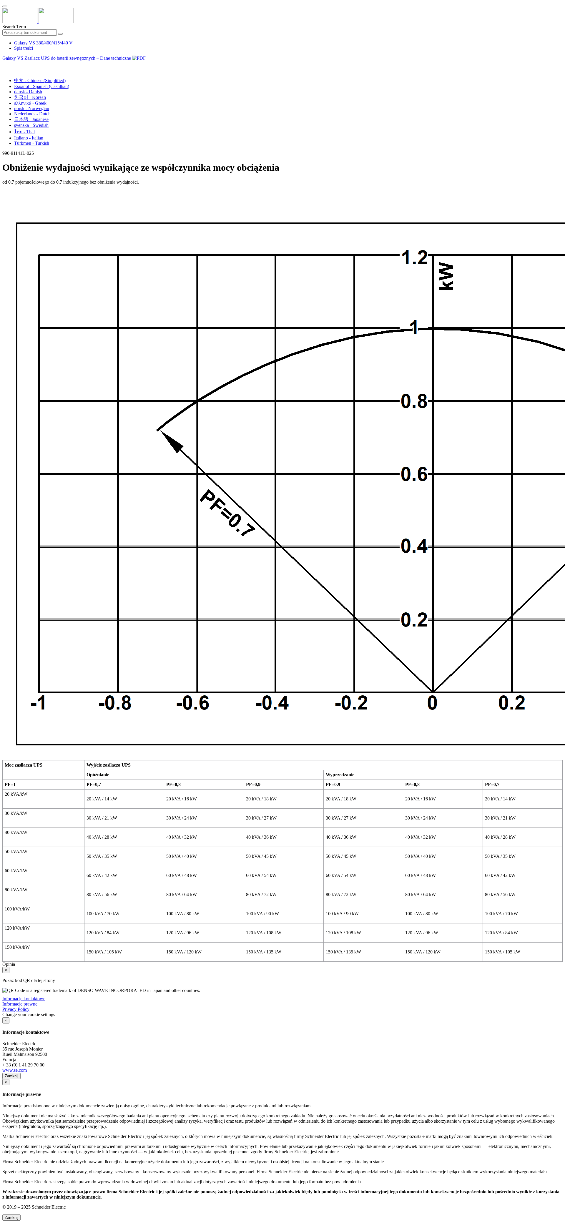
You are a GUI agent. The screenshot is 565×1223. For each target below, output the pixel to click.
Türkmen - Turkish (31, 143)
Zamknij (11, 1076)
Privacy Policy (15, 1009)
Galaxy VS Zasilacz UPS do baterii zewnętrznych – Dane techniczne (67, 58)
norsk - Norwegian (31, 108)
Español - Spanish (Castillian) (41, 86)
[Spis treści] (4, 64)
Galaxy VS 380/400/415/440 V (43, 42)
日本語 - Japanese (31, 119)
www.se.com (14, 1070)
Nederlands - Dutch (32, 113)
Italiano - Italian (28, 137)
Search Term (14, 26)
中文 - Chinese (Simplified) (40, 80)
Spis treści (23, 48)
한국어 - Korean (30, 97)
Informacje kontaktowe (23, 998)
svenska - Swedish (31, 125)
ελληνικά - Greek (30, 103)
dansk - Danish (28, 91)
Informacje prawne (19, 1003)
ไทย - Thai (24, 131)
